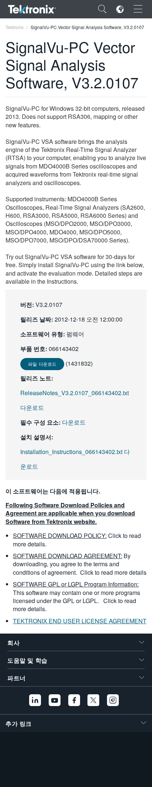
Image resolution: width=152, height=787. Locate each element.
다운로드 (74, 422)
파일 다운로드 (42, 364)
